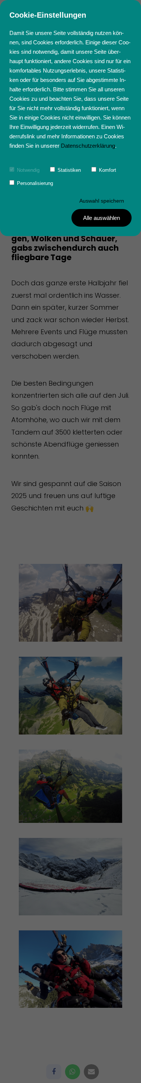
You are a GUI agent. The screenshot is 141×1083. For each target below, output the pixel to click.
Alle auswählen (101, 218)
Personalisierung (35, 183)
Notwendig (28, 170)
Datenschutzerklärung (88, 145)
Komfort (107, 170)
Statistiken (69, 170)
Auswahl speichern (101, 201)
